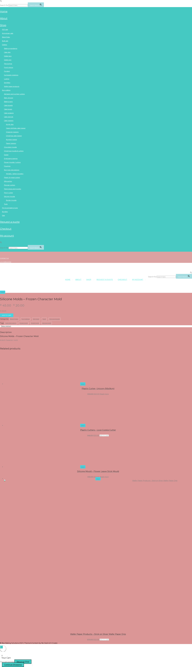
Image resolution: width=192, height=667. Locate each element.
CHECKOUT (5, 228)
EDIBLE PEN (7, 60)
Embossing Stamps (11, 158)
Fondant (7, 71)
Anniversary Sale (7, 33)
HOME (3, 11)
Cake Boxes (8, 109)
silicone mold (46, 323)
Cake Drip (7, 52)
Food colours (8, 67)
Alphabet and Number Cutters (14, 94)
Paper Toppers (11, 143)
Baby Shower (8, 98)
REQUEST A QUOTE (10, 221)
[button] (1, 1)
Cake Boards (8, 105)
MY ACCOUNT (7, 235)
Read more (104, 394)
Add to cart (6, 315)
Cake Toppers (8, 121)
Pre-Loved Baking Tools (10, 208)
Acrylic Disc (10, 124)
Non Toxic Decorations (11, 170)
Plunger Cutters (9, 185)
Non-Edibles (6, 90)
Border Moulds (11, 200)
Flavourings (8, 64)
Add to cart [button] (104, 435)
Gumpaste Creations (11, 75)
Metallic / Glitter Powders (14, 174)
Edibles (4, 45)
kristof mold (35, 323)
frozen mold (24, 323)
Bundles (5, 212)
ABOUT (3, 18)
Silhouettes (8, 181)
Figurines (7, 166)
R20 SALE (5, 29)
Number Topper (11, 140)
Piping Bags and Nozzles (12, 189)
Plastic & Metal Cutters (12, 177)
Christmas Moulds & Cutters (13, 151)
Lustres (6, 79)
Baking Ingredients (10, 48)
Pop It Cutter (8, 193)
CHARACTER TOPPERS (12, 132)
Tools (6, 204)
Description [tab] (6, 326)
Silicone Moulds (9, 196)
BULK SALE (5, 41)
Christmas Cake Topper (14, 136)
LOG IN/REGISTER (5, 262)
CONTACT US (4, 258)
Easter (6, 155)
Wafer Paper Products (11, 86)
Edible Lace (8, 56)
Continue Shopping (13, 665)
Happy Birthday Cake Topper (16, 128)
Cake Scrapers (9, 113)
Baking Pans (8, 102)
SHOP (3, 25)
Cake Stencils (8, 117)
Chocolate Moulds (10, 147)
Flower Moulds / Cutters (12, 162)
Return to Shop (23, 662)
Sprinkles (7, 83)
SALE (3, 215)
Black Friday (6, 37)
